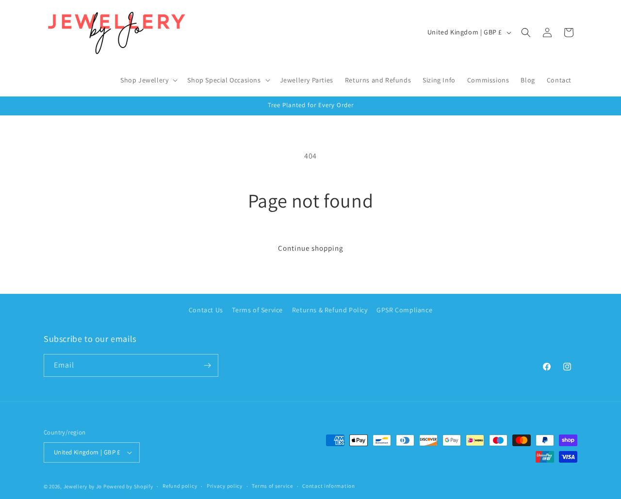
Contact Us (206, 310)
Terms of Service (257, 310)
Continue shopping (310, 248)
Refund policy (180, 486)
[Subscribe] (207, 365)
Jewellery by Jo (83, 486)
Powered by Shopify (128, 486)
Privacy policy (225, 486)
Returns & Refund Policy (330, 310)
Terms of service (272, 486)
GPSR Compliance (404, 310)
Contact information (328, 486)
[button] (147, 80)
